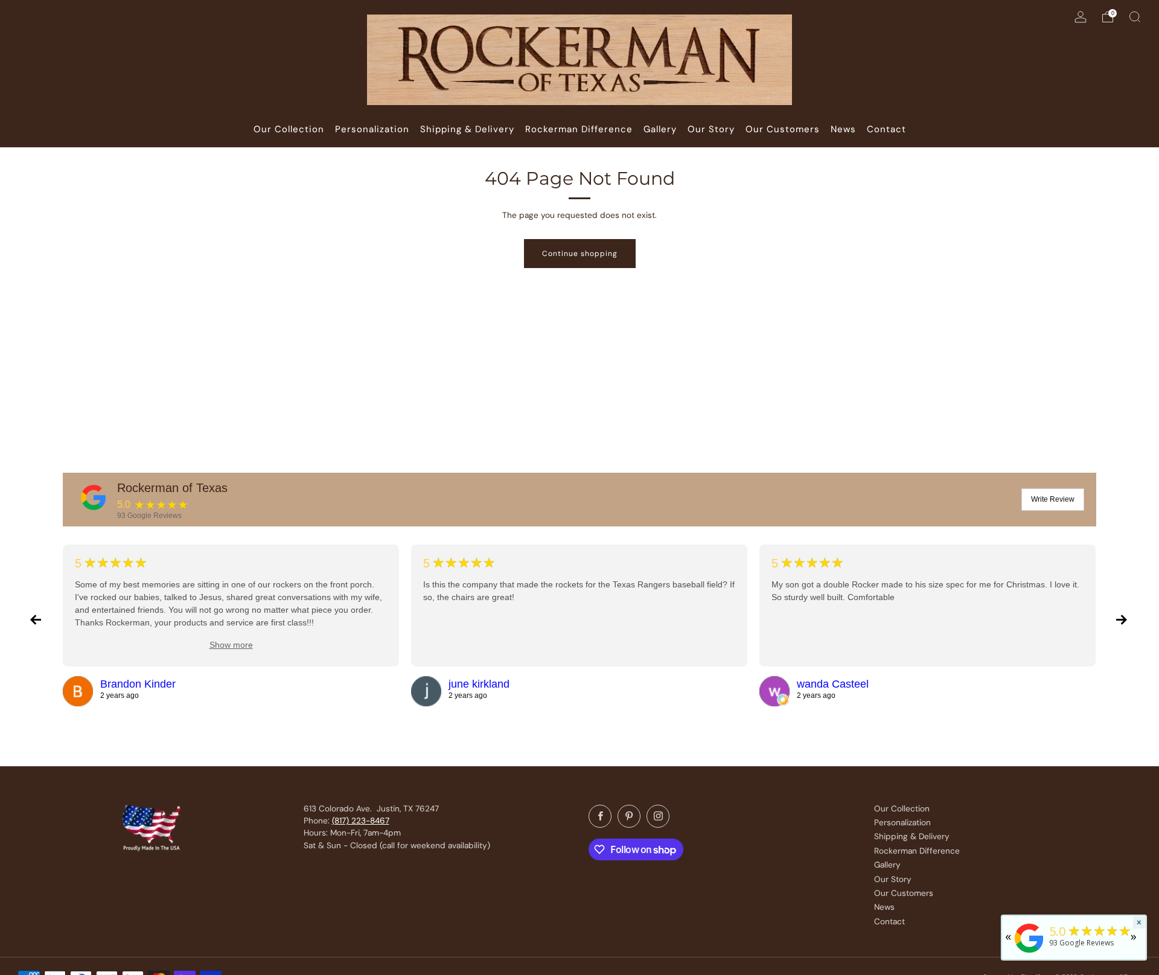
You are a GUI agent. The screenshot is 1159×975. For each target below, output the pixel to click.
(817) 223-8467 (360, 821)
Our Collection (902, 809)
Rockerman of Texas (172, 487)
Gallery (887, 865)
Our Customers (903, 893)
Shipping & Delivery (912, 836)
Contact (889, 921)
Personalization (902, 822)
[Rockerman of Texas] (93, 497)
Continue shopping (580, 253)
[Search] (1135, 17)
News (884, 907)
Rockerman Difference (917, 851)
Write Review (1052, 499)
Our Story (893, 879)
